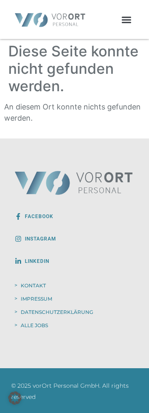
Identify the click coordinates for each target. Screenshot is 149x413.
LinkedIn (37, 261)
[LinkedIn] (18, 261)
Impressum (36, 299)
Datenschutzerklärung (57, 312)
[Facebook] (18, 216)
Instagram (40, 239)
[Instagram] (18, 239)
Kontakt (33, 285)
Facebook (39, 216)
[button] (127, 19)
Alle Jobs (34, 325)
